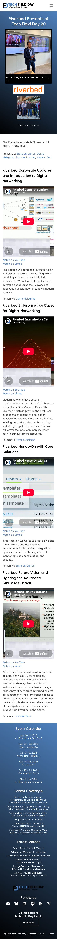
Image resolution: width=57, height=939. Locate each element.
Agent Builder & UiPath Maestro (28, 848)
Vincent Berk (44, 157)
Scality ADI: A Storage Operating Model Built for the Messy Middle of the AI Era (28, 831)
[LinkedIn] (24, 903)
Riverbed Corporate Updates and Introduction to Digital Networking (27, 175)
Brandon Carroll (26, 153)
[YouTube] (8, 903)
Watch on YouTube (14, 259)
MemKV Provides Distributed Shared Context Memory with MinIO (28, 874)
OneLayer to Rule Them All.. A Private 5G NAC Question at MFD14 (28, 825)
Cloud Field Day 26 (28, 747)
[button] (51, 6)
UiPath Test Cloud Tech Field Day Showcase (28, 855)
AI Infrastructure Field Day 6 (28, 782)
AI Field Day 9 (28, 764)
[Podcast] (41, 903)
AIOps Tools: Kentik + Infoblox (28, 819)
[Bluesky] (16, 903)
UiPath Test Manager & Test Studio (28, 852)
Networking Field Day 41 (28, 756)
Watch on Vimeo (12, 263)
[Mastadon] (32, 903)
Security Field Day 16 (29, 773)
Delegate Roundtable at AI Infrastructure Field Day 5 (28, 861)
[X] (49, 903)
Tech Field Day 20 (28, 125)
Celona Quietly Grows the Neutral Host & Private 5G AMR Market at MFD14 (28, 814)
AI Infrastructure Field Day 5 (28, 738)
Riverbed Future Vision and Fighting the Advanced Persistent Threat (25, 577)
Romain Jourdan (25, 157)
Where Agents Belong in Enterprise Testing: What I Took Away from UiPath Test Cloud (28, 808)
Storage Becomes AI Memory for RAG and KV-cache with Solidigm (28, 867)
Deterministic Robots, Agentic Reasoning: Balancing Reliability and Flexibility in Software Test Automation (29, 800)
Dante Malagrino (25, 298)
